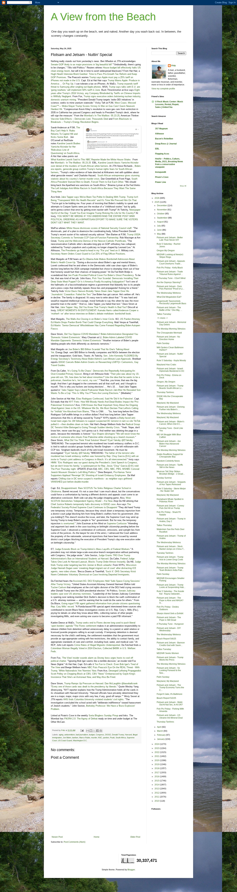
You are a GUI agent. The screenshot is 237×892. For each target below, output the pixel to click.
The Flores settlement (85, 626)
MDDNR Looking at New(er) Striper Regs (170, 255)
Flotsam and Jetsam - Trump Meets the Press (170, 658)
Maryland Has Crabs (166, 364)
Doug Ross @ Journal (166, 143)
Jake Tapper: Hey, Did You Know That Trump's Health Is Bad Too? (93, 307)
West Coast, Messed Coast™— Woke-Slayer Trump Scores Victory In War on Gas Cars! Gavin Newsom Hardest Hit (93, 105)
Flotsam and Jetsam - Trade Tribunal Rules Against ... (170, 272)
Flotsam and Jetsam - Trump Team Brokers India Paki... (170, 569)
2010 (157, 801)
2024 (157, 744)
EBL (157, 149)
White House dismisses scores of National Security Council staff (99, 228)
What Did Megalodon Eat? (169, 297)
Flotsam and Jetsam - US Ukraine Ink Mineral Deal (170, 716)
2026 (157, 198)
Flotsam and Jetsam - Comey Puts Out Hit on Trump (170, 507)
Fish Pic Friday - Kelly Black (170, 267)
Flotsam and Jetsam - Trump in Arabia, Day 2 (171, 520)
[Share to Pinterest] (101, 730)
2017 (157, 772)
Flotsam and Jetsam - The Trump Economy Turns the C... (170, 687)
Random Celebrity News (168, 461)
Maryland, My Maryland (168, 403)
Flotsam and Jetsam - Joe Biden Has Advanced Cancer (169, 443)
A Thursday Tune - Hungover (170, 624)
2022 (157, 752)
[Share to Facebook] (97, 730)
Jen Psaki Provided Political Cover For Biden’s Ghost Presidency (101, 275)
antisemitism (69, 735)
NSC (100, 738)
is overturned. (68, 523)
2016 (157, 776)
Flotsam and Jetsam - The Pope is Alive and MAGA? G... (170, 600)
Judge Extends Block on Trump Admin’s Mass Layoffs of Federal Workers (92, 549)
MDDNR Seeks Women (168, 653)
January (161, 739)
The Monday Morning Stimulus (171, 329)
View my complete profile (163, 88)
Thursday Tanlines (165, 392)
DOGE (108, 735)
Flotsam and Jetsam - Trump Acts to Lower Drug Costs (170, 558)
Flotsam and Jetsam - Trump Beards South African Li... (170, 387)
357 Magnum (161, 128)
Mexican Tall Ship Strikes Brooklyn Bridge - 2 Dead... (171, 472)
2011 (157, 797)
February (161, 735)
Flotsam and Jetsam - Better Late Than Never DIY (170, 238)
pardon (106, 738)
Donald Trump (118, 735)
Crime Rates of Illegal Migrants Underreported (97, 645)
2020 (157, 760)
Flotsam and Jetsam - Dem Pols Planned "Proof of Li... (170, 287)
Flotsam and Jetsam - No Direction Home (168, 338)
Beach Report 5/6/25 (166, 638)
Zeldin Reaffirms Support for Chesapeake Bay (170, 455)
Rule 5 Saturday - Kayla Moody (171, 360)
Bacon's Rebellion (164, 138)
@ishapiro (110, 433)
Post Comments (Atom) (74, 842)
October (161, 213)
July (159, 226)
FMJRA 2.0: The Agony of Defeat (81, 718)
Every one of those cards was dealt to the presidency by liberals (84, 686)
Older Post (135, 837)
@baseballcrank (129, 683)
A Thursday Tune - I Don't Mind (171, 278)
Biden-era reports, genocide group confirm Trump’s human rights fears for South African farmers (96, 169)
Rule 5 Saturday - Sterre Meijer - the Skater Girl (171, 489)
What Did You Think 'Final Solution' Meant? (85, 440)
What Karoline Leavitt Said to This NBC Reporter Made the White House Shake (90, 159)
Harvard (128, 735)
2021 (157, 756)
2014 (157, 784)
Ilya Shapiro (98, 433)
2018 (157, 768)
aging (61, 735)
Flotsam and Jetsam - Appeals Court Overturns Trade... (171, 262)
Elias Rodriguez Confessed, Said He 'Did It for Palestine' (104, 398)
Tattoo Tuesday (164, 314)
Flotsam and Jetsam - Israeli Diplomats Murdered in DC (170, 369)
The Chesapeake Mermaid (169, 333)
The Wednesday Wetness (169, 293)
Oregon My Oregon (166, 250)
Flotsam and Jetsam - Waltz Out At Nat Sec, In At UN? (170, 703)
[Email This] (87, 730)
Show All (183, 186)
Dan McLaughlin (113, 683)
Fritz (173, 65)
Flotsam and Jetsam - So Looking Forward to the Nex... (169, 670)
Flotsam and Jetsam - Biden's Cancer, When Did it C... (170, 422)
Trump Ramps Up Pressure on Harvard (83, 683)
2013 (157, 788)
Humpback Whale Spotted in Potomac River (170, 500)
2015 (157, 780)
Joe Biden (67, 738)
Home (96, 837)
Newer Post (57, 837)
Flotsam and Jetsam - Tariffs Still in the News (170, 466)
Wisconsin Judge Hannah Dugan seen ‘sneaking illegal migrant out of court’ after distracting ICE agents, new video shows (93, 568)
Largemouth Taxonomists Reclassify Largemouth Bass (171, 302)
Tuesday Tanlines (165, 553)
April (159, 727)
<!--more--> (162, 318)
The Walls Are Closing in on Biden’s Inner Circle (90, 319)
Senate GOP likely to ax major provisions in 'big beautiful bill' (81, 64)
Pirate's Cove (161, 177)
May (159, 234)
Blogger (131, 869)
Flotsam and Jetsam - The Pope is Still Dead (169, 618)
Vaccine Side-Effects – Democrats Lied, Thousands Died (79, 119)
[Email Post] (82, 730)
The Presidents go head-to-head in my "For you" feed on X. (91, 250)
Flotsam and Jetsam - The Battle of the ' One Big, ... (169, 308)
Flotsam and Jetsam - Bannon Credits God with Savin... (171, 643)
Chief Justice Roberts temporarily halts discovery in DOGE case (83, 504)
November (162, 209)
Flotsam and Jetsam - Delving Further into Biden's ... (171, 408)
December (162, 205)
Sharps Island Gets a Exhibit (170, 613)
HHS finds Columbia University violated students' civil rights (93, 699)
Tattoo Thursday (164, 525)
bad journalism (82, 735)
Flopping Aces (162, 154)
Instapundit (160, 172)
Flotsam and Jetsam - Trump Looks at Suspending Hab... (171, 586)
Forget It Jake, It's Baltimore (169, 694)
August (160, 222)
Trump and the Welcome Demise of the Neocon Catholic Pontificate (92, 241)
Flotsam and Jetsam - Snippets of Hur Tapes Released (171, 483)
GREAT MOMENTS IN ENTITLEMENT (76, 310)
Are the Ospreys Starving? (169, 282)
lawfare (75, 738)
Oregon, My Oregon (166, 382)
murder (94, 738)
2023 (157, 748)
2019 (157, 764)
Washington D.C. (80, 740)
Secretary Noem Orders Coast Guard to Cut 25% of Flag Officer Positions (88, 253)
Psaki (112, 738)
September (162, 218)
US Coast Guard (65, 740)
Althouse (159, 133)
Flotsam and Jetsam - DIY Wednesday (169, 629)
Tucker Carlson (58, 587)
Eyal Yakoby (114, 440)
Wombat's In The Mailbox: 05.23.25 (102, 115)
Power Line (160, 182)
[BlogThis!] (91, 730)
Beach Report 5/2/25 (166, 698)
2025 (157, 202)
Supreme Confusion (117, 523)
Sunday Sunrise (164, 478)
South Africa (121, 738)
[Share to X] (94, 730)
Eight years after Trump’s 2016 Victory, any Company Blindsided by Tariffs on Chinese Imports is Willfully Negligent (95, 93)
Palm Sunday (163, 343)
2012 (157, 793)
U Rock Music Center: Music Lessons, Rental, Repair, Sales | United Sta (169, 104)
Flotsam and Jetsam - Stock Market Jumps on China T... (171, 547)
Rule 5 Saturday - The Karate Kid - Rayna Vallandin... (170, 592)
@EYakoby (127, 440)
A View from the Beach (103, 17)
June (159, 230)
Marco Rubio (84, 738)
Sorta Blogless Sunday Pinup (103, 715)
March (160, 731)
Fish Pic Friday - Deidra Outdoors (168, 608)
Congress (100, 735)
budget (92, 735)
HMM (53, 462)
